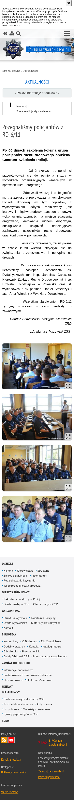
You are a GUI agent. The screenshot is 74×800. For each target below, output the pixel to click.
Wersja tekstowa (9, 792)
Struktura (43, 570)
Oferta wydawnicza (15, 622)
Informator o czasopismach (50, 656)
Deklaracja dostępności (13, 772)
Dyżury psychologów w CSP (21, 714)
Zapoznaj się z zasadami (51, 771)
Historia (8, 570)
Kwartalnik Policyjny (43, 618)
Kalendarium (39, 575)
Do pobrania (11, 709)
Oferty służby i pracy (16, 592)
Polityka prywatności (49, 777)
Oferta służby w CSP (16, 604)
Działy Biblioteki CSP (16, 656)
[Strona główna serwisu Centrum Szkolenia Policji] (5, 33)
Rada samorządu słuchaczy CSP (24, 699)
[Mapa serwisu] (11, 33)
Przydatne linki (31, 651)
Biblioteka (9, 634)
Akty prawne (44, 704)
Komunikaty (11, 641)
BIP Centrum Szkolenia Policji (58, 742)
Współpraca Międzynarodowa (22, 585)
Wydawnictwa (11, 611)
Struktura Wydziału (15, 618)
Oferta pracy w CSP (45, 604)
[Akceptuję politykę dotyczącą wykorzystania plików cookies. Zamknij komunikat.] (69, 3)
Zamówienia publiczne (16, 663)
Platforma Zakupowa (39, 680)
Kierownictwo (25, 570)
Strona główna (11, 70)
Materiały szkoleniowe (36, 709)
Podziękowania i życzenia (19, 580)
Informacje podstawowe (18, 670)
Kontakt (8, 627)
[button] (67, 34)
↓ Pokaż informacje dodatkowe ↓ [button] (37, 93)
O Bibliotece (29, 641)
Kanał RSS (4, 740)
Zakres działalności (15, 575)
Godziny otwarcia (14, 646)
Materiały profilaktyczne (46, 622)
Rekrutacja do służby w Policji (22, 599)
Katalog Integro (52, 646)
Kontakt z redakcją (11, 759)
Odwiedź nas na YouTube (11, 740)
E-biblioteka (11, 651)
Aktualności (30, 70)
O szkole (7, 564)
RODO (5, 721)
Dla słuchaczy (11, 692)
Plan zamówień (13, 680)
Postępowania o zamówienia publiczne (28, 675)
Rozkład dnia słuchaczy (18, 704)
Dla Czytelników (51, 641)
